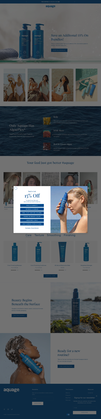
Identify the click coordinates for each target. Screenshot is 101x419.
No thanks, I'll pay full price (32, 228)
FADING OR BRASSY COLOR (32, 216)
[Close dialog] (15, 188)
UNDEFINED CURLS (32, 220)
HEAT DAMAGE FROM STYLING (32, 224)
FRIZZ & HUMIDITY (32, 205)
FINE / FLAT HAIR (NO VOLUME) (32, 212)
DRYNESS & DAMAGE (32, 209)
